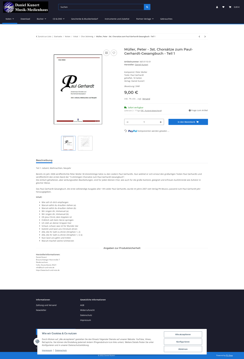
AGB (82, 305)
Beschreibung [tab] (44, 160)
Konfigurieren (183, 342)
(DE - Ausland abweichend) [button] (151, 110)
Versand (146, 98)
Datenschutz (61, 350)
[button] (217, 7)
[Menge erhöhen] (161, 122)
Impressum (47, 350)
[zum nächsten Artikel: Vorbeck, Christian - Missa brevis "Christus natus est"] (205, 36)
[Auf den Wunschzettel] (114, 53)
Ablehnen (183, 349)
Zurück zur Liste (44, 36)
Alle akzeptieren (183, 334)
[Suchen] (147, 7)
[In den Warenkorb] (38, 45)
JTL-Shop (229, 355)
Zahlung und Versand (46, 305)
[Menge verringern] (127, 122)
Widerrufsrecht (87, 310)
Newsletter (41, 310)
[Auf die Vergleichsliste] (106, 53)
